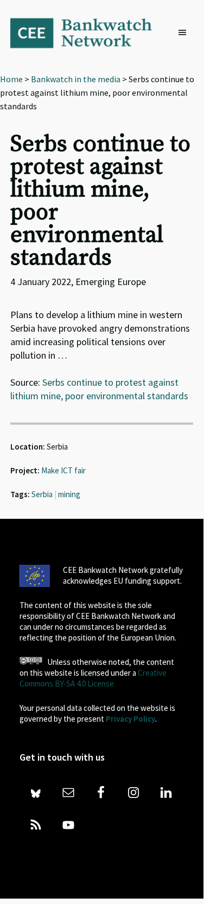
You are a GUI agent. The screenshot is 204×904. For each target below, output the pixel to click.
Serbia (42, 494)
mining (69, 494)
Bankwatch (88, 32)
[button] (185, 33)
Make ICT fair (63, 470)
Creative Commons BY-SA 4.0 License (93, 678)
